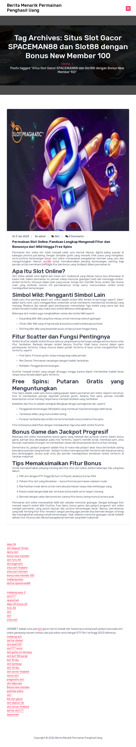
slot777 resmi (14, 648)
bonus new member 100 (20, 575)
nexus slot (13, 675)
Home (65, 64)
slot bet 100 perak (17, 656)
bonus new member (18, 556)
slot (9, 611)
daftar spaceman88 (18, 583)
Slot (57, 236)
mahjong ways (15, 579)
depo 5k (11, 544)
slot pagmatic (15, 563)
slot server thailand (18, 671)
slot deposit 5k (15, 702)
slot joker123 (14, 644)
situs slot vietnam (17, 571)
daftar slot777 (15, 710)
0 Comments (76, 236)
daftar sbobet (15, 640)
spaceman (13, 600)
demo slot (12, 552)
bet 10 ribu (13, 660)
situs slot (12, 619)
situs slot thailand (17, 567)
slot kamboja (14, 663)
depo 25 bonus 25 (17, 604)
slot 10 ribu (13, 667)
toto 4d (11, 608)
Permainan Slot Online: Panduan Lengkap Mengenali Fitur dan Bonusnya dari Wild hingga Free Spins (61, 244)
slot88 (47, 261)
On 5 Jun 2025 (20, 236)
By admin (40, 236)
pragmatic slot (15, 679)
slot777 (11, 596)
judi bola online (15, 691)
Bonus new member (18, 687)
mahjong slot (14, 636)
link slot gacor (15, 698)
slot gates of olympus (19, 652)
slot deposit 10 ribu (18, 548)
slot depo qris (14, 683)
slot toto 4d (14, 559)
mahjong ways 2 (16, 592)
